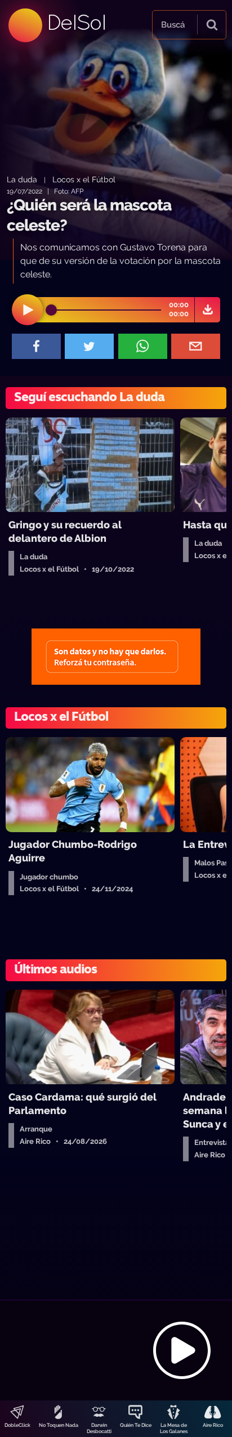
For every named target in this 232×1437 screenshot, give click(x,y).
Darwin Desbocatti (99, 1428)
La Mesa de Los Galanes (174, 1428)
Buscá (173, 25)
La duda (22, 179)
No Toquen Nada (58, 1425)
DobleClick (17, 1425)
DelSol (76, 22)
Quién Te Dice (135, 1425)
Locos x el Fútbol (83, 179)
